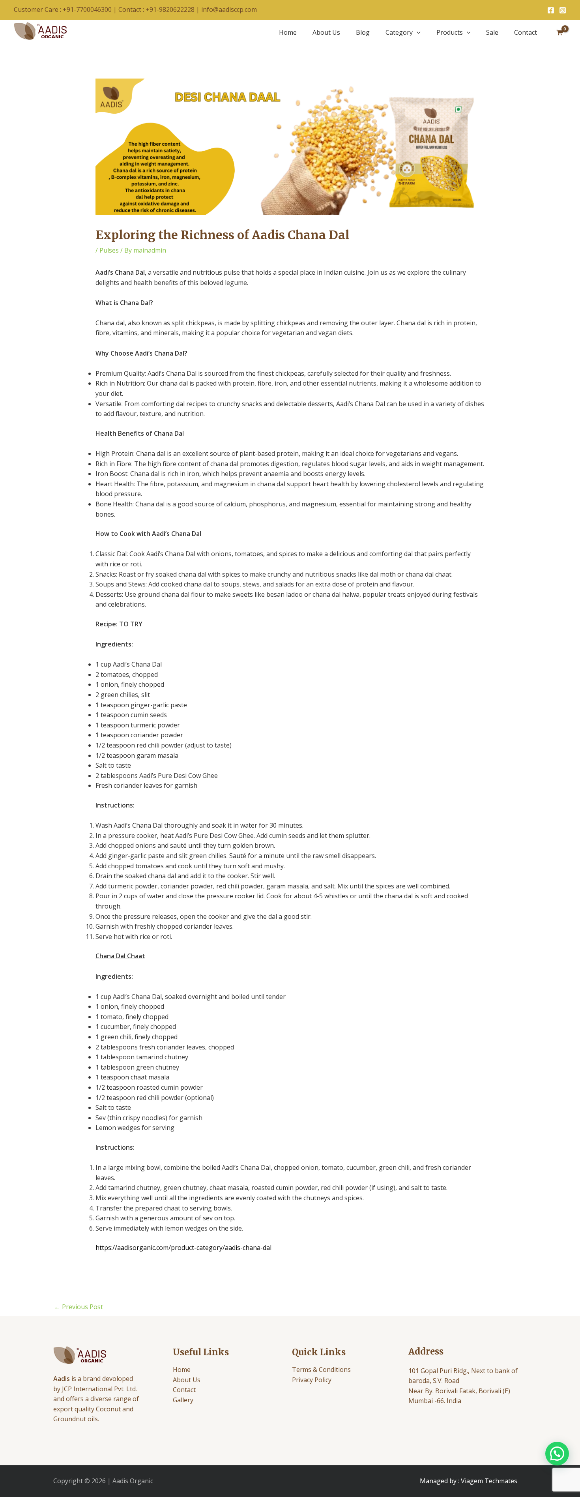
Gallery (183, 1400)
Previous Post (78, 1306)
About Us (326, 32)
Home (288, 32)
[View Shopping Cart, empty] (559, 32)
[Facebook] (550, 10)
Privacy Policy (311, 1379)
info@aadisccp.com (229, 9)
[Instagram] (562, 10)
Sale (492, 32)
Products (449, 32)
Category (399, 32)
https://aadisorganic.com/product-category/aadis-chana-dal (183, 1247)
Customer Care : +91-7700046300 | (66, 9)
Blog (363, 32)
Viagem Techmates (489, 1480)
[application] (417, 32)
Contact (525, 32)
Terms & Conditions (321, 1369)
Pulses (109, 250)
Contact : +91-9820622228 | (159, 9)
